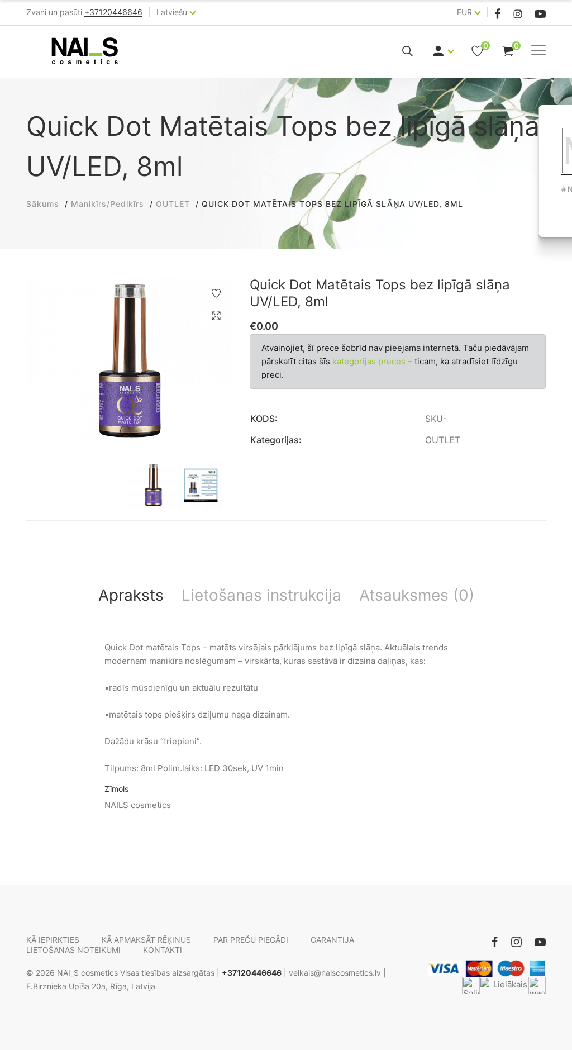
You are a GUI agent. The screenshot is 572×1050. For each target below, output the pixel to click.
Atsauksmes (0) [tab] (416, 595)
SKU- (436, 418)
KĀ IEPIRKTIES (52, 939)
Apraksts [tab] (131, 595)
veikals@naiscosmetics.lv (335, 972)
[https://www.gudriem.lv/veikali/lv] (537, 985)
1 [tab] (125, 431)
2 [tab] (139, 431)
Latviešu (171, 12)
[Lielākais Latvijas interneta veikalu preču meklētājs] (503, 985)
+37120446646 (252, 972)
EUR (464, 12)
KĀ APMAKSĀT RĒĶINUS (146, 939)
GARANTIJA (332, 939)
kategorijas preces (369, 361)
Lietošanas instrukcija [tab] (261, 595)
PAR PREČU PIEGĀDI (250, 939)
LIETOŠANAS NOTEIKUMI (73, 949)
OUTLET (442, 439)
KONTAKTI (162, 949)
